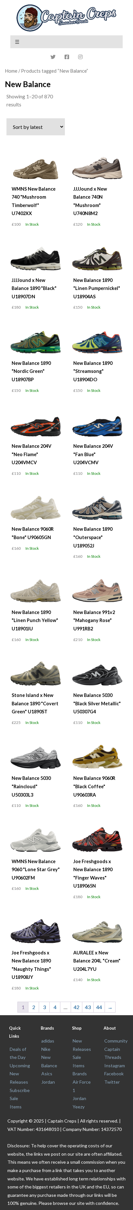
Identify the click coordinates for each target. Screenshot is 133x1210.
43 (88, 1007)
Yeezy (79, 1106)
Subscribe (20, 1090)
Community (116, 1040)
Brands (80, 1073)
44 (99, 1007)
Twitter (112, 1082)
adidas (47, 1040)
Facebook (114, 1073)
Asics (46, 1073)
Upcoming (20, 1065)
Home (11, 71)
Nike (45, 1049)
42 (76, 1007)
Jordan (48, 1082)
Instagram (114, 1065)
